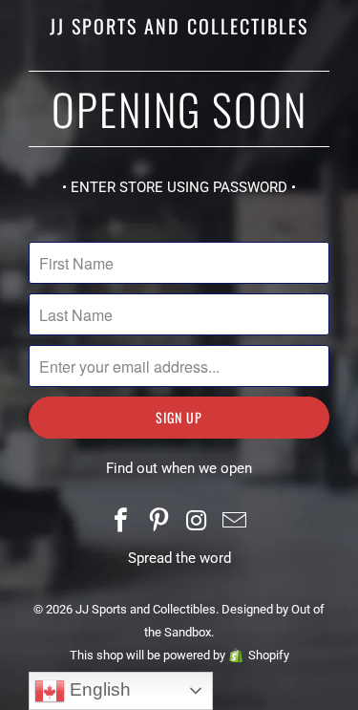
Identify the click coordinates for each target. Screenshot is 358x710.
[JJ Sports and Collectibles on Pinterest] (159, 522)
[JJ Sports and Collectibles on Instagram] (197, 522)
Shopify (268, 655)
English (98, 689)
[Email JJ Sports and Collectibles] (235, 522)
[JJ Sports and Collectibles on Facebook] (121, 522)
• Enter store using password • (179, 187)
